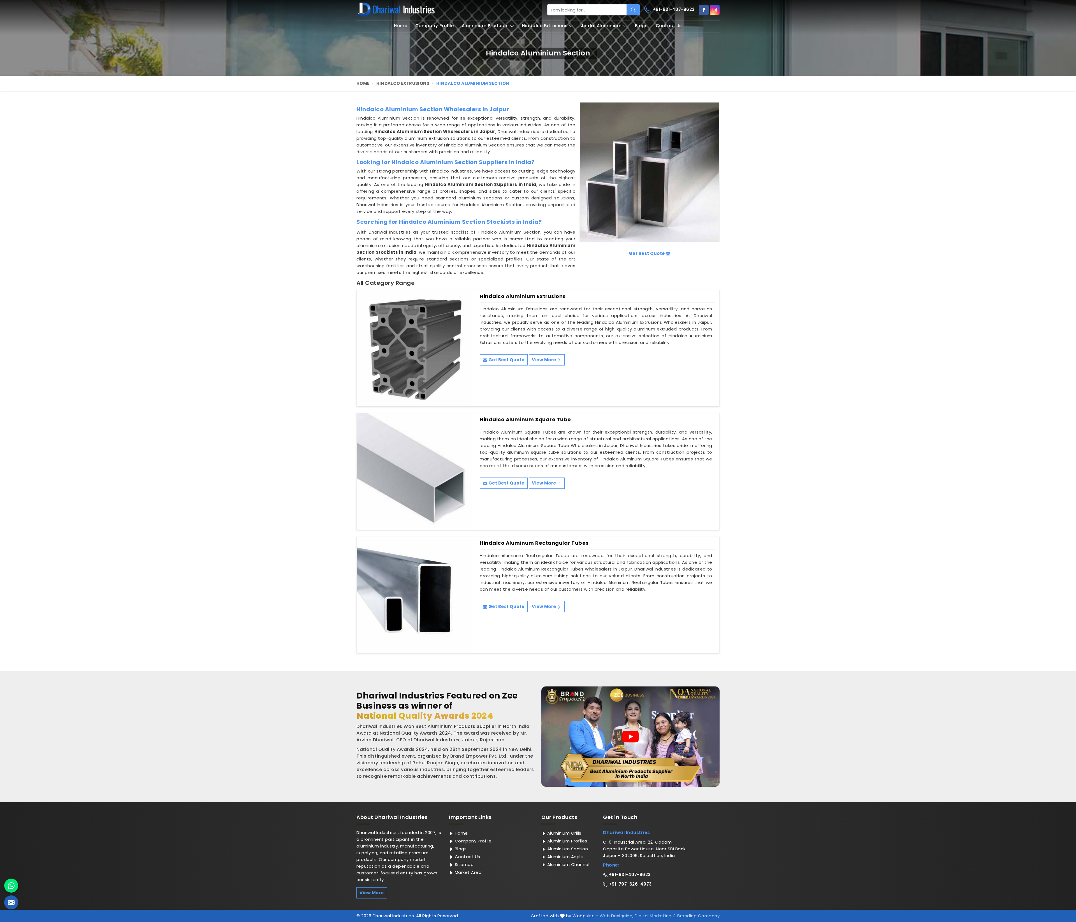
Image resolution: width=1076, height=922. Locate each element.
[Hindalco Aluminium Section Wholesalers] (649, 172)
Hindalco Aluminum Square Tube (525, 419)
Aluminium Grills (563, 833)
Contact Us (669, 26)
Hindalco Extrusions (545, 26)
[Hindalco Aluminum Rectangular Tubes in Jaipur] (415, 595)
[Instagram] (715, 10)
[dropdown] (512, 26)
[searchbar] (633, 9)
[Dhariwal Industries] (395, 9)
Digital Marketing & (655, 916)
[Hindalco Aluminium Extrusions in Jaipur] (415, 348)
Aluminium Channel (567, 864)
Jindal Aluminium (601, 26)
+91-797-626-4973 (629, 884)
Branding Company (698, 916)
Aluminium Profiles (566, 841)
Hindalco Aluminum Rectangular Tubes (534, 543)
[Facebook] (704, 10)
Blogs (641, 26)
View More (544, 360)
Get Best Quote (506, 360)
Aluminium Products (485, 26)
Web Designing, (617, 916)
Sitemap (463, 864)
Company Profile (434, 26)
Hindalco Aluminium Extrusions (523, 296)
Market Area (467, 872)
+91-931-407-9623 (673, 9)
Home (400, 26)
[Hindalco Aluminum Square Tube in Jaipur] (415, 471)
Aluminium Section (567, 849)
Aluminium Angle (564, 857)
